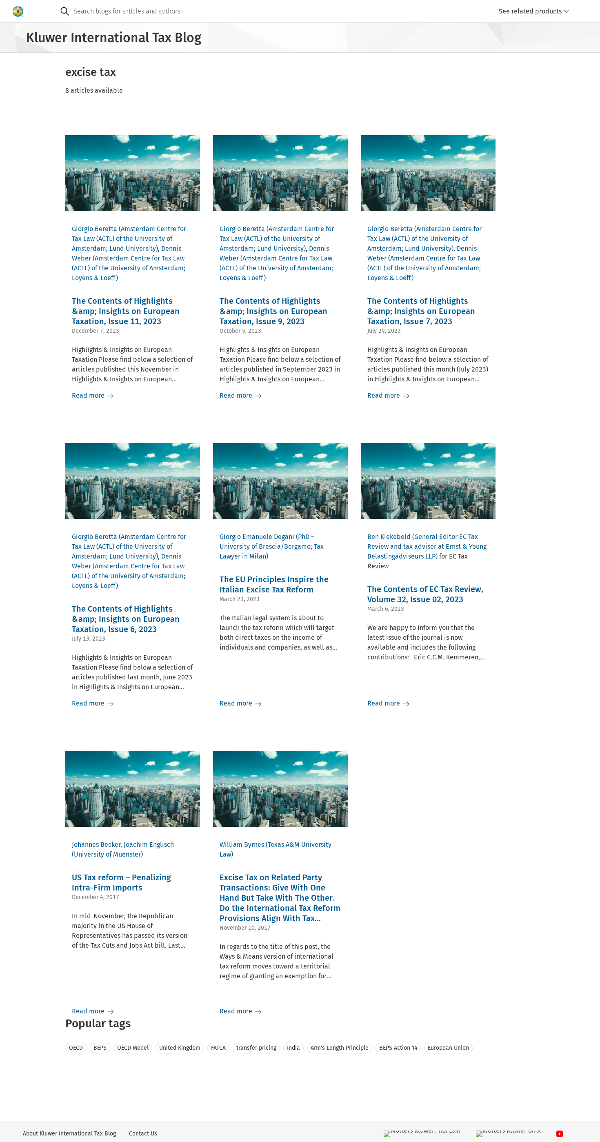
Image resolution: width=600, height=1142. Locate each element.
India (293, 1047)
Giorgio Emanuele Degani (257, 537)
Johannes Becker (96, 844)
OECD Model (133, 1047)
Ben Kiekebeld (389, 537)
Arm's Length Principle (340, 1047)
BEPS (100, 1047)
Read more (89, 395)
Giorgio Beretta (94, 229)
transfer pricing (256, 1047)
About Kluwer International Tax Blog (69, 1133)
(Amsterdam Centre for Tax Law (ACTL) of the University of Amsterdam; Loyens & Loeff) (128, 268)
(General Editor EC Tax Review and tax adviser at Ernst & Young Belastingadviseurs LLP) (427, 546)
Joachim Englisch (149, 844)
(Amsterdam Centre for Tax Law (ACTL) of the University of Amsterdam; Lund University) (129, 238)
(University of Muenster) (107, 854)
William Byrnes (242, 844)
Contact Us (143, 1133)
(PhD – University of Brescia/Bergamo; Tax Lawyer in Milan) (272, 546)
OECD (76, 1047)
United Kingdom (179, 1047)
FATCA (218, 1047)
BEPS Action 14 (398, 1047)
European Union (448, 1047)
